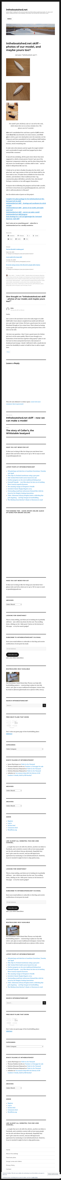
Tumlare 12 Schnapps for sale (34, 766)
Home (8, 1150)
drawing (38, 282)
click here (9, 734)
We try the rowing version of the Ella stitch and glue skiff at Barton (23, 265)
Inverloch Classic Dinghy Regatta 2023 (20, 489)
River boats (33, 278)
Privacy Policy (10, 1165)
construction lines (24, 282)
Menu (9, 19)
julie (12, 283)
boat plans (27, 280)
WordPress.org (12, 830)
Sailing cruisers (40, 278)
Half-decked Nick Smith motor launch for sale (22, 478)
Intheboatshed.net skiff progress (16, 214)
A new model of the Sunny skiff (14, 257)
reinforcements (28, 283)
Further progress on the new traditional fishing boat (24, 480)
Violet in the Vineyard (28, 764)
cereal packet (16, 282)
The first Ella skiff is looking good (15, 249)
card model (9, 282)
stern (42, 283)
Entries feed (11, 825)
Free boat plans (11, 1157)
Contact (8, 1169)
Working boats (16, 280)
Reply (8, 351)
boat (23, 280)
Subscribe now (12, 654)
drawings (8, 283)
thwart (29, 285)
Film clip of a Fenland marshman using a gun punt (23, 475)
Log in (10, 823)
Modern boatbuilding (23, 278)
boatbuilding (33, 280)
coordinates (33, 282)
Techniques (9, 280)
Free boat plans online (12, 278)
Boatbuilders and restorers (32, 275)
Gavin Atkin (11, 275)
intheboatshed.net (16, 9)
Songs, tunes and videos (14, 1161)
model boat (21, 283)
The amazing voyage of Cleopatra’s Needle (21, 486)
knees (15, 283)
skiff (34, 283)
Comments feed (13, 827)
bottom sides (41, 280)
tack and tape (24, 285)
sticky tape (9, 285)
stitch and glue (16, 285)
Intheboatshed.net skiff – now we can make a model (22, 212)
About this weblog (12, 1153)
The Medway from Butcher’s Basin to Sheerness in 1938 (25, 500)
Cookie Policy (34, 1177)
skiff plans (37, 283)
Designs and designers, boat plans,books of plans (31, 277)
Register (10, 821)
